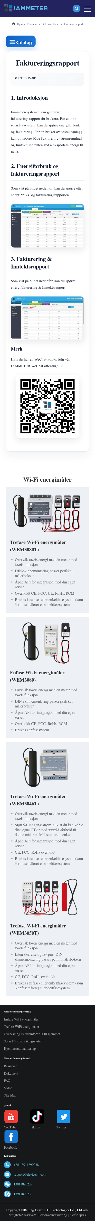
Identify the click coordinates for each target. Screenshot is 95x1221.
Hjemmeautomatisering (20, 1048)
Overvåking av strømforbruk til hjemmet (32, 1033)
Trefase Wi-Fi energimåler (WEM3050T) (38, 929)
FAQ (7, 1080)
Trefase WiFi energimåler (21, 1026)
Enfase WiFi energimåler (21, 1019)
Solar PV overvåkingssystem (23, 1041)
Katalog (23, 42)
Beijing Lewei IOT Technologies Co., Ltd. (53, 1210)
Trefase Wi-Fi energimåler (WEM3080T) (38, 546)
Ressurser (10, 1066)
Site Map (10, 1095)
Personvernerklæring (52, 1214)
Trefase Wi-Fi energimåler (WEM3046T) (38, 800)
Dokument (11, 1073)
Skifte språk (78, 1214)
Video (8, 1088)
